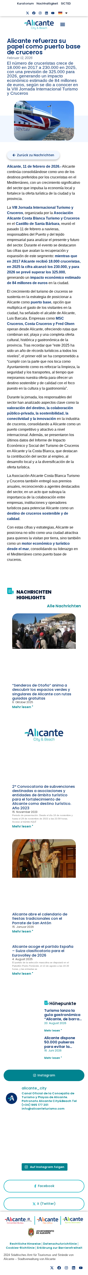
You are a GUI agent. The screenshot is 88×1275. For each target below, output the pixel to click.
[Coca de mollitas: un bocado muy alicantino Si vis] (24, 1126)
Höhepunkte (62, 1004)
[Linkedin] (46, 13)
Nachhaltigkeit (47, 3)
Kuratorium (25, 3)
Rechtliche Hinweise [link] (25, 1244)
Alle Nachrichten (64, 606)
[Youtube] (53, 13)
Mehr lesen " (22, 707)
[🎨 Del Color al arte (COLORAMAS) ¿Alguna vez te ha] (24, 1149)
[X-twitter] (27, 13)
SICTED (66, 3)
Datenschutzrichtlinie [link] (60, 1244)
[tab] (44, 1075)
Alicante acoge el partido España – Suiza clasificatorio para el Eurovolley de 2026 (42, 951)
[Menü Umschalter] (62, 24)
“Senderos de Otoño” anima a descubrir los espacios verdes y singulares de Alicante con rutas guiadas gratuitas (41, 692)
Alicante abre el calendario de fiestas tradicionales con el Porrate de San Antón (39, 918)
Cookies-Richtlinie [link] (20, 1248)
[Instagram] (40, 13)
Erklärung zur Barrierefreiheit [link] (59, 1248)
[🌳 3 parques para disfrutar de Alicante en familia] (63, 1149)
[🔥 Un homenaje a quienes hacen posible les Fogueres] (63, 1126)
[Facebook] (34, 13)
